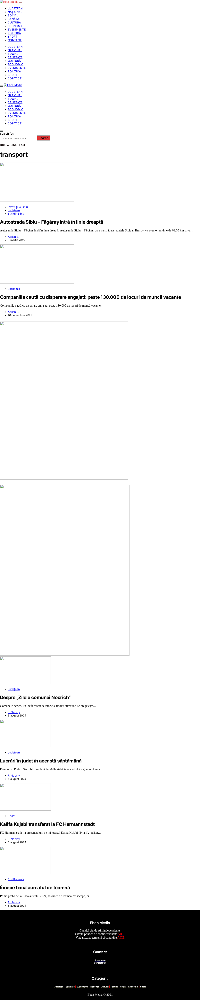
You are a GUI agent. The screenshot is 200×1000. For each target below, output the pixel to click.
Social (13, 15)
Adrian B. (13, 236)
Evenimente (17, 29)
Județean (15, 8)
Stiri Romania (16, 879)
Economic (15, 26)
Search (43, 138)
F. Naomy (14, 712)
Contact (14, 40)
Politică (14, 33)
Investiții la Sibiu (18, 207)
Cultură (14, 22)
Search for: (7, 133)
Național (15, 12)
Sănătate (15, 19)
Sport (12, 36)
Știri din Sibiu (16, 213)
